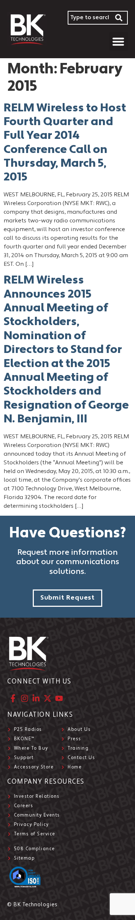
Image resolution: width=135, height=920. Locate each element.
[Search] (119, 18)
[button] (118, 41)
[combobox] (89, 18)
